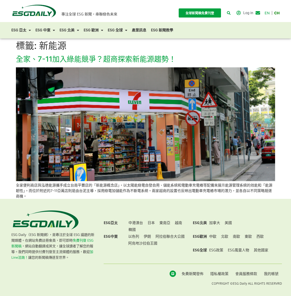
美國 (228, 222)
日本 (151, 222)
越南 (178, 222)
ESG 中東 (42, 30)
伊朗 (147, 236)
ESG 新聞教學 (162, 30)
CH (277, 13)
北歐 (224, 236)
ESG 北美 (67, 30)
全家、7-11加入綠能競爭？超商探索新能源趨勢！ (96, 59)
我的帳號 (271, 273)
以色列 (133, 236)
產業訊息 (139, 30)
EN (267, 13)
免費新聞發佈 (192, 273)
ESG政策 (216, 250)
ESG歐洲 (200, 236)
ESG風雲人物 (238, 250)
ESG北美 (200, 222)
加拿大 (214, 222)
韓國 (132, 229)
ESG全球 (200, 250)
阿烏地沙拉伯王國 (142, 243)
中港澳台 (135, 222)
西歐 (260, 236)
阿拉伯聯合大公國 (170, 236)
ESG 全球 (115, 30)
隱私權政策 (219, 273)
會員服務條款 (246, 273)
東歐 (248, 236)
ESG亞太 (111, 222)
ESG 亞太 (18, 30)
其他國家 (261, 250)
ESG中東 (111, 236)
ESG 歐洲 (91, 30)
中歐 (212, 236)
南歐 (236, 236)
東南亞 (164, 222)
